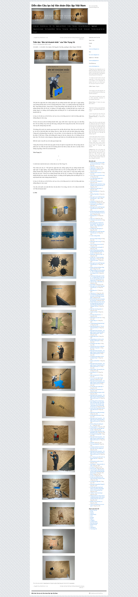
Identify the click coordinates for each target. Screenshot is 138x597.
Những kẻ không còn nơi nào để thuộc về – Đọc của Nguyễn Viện (97, 272)
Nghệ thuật (94, 26)
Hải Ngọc (92, 517)
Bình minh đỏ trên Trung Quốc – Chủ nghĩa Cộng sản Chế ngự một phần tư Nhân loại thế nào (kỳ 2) (97, 453)
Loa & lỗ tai (92, 201)
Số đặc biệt (35, 26)
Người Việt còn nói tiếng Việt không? (97, 412)
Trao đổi (80, 29)
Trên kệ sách (87, 29)
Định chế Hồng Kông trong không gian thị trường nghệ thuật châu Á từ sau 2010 (97, 252)
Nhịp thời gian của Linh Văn (95, 317)
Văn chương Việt (93, 528)
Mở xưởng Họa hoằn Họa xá (95, 169)
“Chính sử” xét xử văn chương (96, 492)
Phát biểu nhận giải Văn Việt (98, 29)
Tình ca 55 (92, 218)
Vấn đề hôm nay (44, 26)
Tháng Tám (92, 166)
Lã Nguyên (92, 520)
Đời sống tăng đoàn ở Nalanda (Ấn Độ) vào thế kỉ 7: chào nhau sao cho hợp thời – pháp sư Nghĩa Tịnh (97, 224)
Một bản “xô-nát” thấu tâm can (96, 501)
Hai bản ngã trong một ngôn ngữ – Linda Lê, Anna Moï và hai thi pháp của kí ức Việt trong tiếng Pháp (97, 489)
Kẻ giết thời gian (93, 202)
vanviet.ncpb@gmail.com (94, 60)
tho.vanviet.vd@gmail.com (94, 54)
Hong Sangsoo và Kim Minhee (96, 204)
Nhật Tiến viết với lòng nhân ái (96, 309)
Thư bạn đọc (65, 29)
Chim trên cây (93, 293)
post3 (49, 44)
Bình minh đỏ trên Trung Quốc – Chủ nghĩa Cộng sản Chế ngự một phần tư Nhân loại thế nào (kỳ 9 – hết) (97, 332)
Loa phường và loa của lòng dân (96, 247)
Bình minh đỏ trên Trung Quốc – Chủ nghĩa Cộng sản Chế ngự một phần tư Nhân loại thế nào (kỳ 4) (97, 420)
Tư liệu (69, 26)
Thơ (53, 26)
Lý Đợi (55, 583)
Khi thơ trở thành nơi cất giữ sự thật (97, 392)
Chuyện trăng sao (93, 320)
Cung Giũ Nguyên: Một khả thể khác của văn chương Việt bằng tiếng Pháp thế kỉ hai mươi (97, 471)
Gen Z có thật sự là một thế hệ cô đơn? (97, 175)
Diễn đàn (92, 513)
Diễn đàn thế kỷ (93, 514)
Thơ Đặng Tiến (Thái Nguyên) (96, 228)
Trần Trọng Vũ (60, 583)
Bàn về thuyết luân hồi (94, 191)
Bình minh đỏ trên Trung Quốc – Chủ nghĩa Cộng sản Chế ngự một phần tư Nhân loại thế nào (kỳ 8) (97, 352)
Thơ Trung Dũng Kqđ (94, 444)
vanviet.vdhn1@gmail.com (94, 66)
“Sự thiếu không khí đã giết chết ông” (97, 323)
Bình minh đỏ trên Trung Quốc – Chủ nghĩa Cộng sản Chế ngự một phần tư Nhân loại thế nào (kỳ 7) (97, 365)
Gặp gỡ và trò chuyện (38, 29)
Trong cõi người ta (93, 426)
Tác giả (35, 32)
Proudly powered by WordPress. (97, 593)
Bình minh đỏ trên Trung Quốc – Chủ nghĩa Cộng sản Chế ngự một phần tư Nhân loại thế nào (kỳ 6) (97, 382)
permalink (72, 583)
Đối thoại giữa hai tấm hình (95, 415)
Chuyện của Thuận (93, 311)
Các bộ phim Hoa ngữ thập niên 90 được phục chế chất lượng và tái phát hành (97, 296)
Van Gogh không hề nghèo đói (96, 178)
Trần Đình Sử (93, 527)
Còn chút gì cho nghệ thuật (95, 481)
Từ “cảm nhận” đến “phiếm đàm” (96, 386)
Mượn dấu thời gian (94, 523)
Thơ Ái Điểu (92, 284)
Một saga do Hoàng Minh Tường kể (97, 484)
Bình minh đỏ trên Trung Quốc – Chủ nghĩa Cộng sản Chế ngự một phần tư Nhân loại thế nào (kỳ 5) (97, 397)
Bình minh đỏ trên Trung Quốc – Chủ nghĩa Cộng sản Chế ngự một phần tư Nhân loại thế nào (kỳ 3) (97, 438)
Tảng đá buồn (92, 168)
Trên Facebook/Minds (50, 29)
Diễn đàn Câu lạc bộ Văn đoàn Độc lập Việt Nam (58, 5)
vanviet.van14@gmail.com (94, 49)
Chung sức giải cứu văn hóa (95, 172)
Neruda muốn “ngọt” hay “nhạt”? (96, 254)
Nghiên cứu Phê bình (61, 26)
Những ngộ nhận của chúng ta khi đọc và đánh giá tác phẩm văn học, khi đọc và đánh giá (97, 497)
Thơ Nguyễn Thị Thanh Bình (95, 434)
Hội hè (91, 474)
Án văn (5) (92, 475)
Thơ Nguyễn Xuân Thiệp (95, 343)
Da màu (91, 511)
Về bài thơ (95, 220)
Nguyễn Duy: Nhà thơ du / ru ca (40, 37)
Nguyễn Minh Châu (94, 336)
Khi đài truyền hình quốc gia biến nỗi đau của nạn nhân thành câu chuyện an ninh (97, 213)
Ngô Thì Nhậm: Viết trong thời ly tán (97, 369)
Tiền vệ (91, 526)
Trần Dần (92, 442)
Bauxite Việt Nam (93, 510)
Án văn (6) (92, 467)
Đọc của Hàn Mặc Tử (96, 389)
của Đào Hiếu (94, 360)
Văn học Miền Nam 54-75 (84, 26)
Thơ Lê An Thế (93, 468)
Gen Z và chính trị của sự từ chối (96, 244)
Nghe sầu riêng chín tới (94, 375)
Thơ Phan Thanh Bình (94, 194)
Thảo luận (74, 26)
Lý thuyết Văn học (93, 521)
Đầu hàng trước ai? (93, 215)
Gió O (91, 515)
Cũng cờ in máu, (96, 281)
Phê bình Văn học (93, 524)
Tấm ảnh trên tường (94, 260)
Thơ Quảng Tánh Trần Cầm (95, 314)
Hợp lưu (91, 518)
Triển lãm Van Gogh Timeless (96, 188)
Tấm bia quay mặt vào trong (95, 241)
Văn (50, 26)
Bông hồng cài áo (93, 290)
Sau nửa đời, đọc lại (96, 461)
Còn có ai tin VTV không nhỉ (95, 181)
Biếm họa (58, 29)
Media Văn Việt (73, 29)
